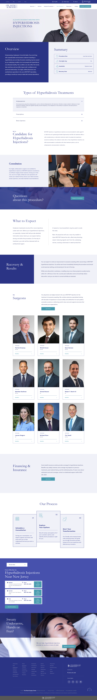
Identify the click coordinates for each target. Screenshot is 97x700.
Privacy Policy (51, 690)
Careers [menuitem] (19, 1)
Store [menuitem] (25, 1)
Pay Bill (55, 1)
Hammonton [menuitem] (33, 667)
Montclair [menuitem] (42, 667)
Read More (17, 353)
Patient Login (66, 1)
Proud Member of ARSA (71, 690)
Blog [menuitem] (13, 1)
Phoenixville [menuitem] (52, 663)
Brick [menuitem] (14, 665)
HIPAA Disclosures (60, 690)
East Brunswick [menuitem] (16, 674)
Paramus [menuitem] (42, 675)
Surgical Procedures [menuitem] (48, 6)
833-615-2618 (87, 2)
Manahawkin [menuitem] (33, 675)
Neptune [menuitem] (42, 671)
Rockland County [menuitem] (53, 667)
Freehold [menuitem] (23, 672)
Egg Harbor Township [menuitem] (24, 666)
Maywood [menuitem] (43, 665)
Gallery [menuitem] (76, 6)
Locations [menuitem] (7, 1)
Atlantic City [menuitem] (15, 663)
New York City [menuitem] (43, 673)
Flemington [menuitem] (24, 669)
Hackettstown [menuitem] (34, 665)
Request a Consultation (77, 198)
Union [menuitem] (51, 669)
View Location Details (38, 584)
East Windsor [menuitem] (15, 676)
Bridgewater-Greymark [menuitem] (15, 668)
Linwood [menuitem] (33, 673)
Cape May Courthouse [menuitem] (15, 671)
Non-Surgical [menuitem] (60, 6)
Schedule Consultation (85, 6)
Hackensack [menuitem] (33, 663)
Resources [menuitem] (68, 6)
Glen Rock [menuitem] (24, 674)
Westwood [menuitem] (52, 673)
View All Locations (12, 606)
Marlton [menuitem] (42, 663)
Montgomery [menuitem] (43, 669)
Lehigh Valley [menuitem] (33, 671)
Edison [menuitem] (23, 663)
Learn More (48, 308)
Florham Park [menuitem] (24, 670)
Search (76, 1)
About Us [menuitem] (32, 6)
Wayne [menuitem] (51, 671)
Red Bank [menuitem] (52, 665)
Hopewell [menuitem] (33, 669)
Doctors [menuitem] (39, 6)
